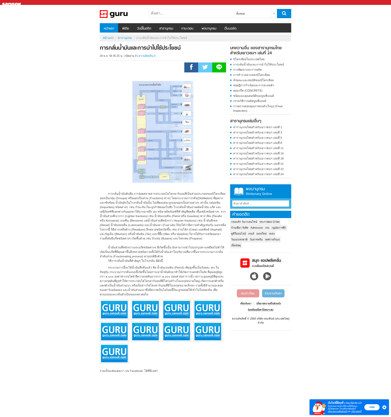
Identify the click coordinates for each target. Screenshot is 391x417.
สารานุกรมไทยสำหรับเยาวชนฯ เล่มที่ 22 (258, 169)
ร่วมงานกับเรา (273, 293)
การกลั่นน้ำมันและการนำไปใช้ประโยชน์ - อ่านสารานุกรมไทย (121, 14)
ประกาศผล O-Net (269, 221)
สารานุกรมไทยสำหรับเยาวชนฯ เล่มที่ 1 (257, 127)
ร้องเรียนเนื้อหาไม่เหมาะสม (260, 310)
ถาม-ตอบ (187, 28)
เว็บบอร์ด (230, 28)
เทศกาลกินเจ (272, 239)
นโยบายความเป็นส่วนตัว (337, 411)
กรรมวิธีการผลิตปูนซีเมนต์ (249, 101)
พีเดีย (125, 28)
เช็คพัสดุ (236, 245)
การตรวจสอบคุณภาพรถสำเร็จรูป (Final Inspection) (257, 108)
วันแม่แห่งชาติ (239, 239)
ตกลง (372, 407)
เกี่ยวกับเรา (245, 304)
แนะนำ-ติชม (248, 293)
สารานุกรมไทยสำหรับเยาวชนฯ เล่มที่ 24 (258, 174)
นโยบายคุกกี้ (356, 411)
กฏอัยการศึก (279, 227)
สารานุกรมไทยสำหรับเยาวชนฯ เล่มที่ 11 (258, 148)
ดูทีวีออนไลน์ (238, 233)
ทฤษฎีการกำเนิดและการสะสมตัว (253, 85)
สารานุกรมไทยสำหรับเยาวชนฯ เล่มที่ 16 (258, 153)
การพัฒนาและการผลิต (247, 69)
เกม (267, 227)
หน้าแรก (109, 28)
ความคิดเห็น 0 (147, 55)
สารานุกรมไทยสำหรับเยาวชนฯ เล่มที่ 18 (258, 158)
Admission (256, 227)
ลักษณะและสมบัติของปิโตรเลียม (253, 80)
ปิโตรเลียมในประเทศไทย (249, 59)
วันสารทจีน (256, 239)
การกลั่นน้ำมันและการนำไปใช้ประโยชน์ (258, 64)
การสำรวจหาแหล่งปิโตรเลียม (251, 74)
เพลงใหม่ (261, 233)
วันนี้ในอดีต (144, 28)
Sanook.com (12, 2)
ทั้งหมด (240, 13)
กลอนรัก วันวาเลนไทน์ (244, 221)
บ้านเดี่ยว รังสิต (239, 227)
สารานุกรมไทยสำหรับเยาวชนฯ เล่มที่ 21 (258, 163)
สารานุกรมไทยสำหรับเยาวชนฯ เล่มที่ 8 (257, 142)
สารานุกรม (166, 28)
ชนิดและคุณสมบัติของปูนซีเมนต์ (253, 95)
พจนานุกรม (209, 28)
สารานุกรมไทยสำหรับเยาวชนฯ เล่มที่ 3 (257, 132)
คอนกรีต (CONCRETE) (247, 90)
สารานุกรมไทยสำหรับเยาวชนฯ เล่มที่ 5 (257, 137)
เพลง (272, 233)
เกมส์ (251, 233)
